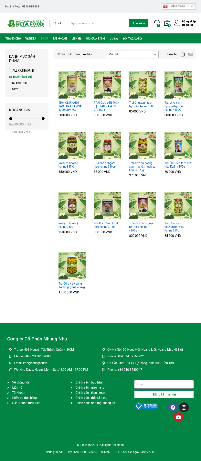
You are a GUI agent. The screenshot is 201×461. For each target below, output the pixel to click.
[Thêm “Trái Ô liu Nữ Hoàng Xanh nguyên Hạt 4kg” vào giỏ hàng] (62, 277)
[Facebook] (173, 407)
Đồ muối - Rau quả (20, 76)
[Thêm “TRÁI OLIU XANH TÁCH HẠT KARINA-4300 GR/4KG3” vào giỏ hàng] (62, 96)
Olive (15, 88)
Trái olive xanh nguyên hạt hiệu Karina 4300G (174, 106)
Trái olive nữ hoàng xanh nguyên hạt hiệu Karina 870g (142, 166)
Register (187, 24)
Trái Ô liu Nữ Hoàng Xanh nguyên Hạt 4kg (71, 285)
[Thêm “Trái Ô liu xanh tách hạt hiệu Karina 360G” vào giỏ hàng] (133, 96)
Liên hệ (76, 38)
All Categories (24, 70)
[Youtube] (178, 417)
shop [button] (44, 38)
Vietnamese (176, 6)
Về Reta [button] (30, 38)
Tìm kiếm (139, 23)
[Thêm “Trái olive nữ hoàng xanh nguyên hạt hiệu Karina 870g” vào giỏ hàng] (133, 156)
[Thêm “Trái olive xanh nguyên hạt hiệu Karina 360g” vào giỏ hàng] (168, 216)
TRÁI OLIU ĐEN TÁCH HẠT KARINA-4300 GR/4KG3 (107, 106)
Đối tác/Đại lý (132, 38)
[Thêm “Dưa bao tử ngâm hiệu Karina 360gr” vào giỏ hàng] (97, 156)
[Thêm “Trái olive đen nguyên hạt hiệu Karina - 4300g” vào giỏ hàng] (133, 216)
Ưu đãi (114, 38)
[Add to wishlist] (80, 96)
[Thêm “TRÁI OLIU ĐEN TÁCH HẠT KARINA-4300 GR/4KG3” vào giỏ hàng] (97, 96)
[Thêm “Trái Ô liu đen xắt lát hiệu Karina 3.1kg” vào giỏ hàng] (97, 216)
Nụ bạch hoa (19, 82)
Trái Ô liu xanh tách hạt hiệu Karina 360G (141, 104)
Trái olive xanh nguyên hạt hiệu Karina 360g (174, 227)
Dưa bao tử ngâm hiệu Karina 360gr (104, 164)
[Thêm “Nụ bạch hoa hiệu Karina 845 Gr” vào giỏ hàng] (62, 156)
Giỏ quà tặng (95, 38)
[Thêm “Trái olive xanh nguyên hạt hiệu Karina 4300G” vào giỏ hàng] (168, 96)
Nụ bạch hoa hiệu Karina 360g (68, 225)
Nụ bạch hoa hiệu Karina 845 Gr (68, 164)
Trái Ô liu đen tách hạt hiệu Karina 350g (177, 164)
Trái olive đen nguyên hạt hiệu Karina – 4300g (142, 227)
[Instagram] (184, 407)
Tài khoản (60, 38)
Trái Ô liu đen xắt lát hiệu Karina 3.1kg (106, 225)
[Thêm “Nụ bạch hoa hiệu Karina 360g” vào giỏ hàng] (62, 216)
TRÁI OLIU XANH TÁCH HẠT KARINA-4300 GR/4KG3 (70, 106)
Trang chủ (13, 38)
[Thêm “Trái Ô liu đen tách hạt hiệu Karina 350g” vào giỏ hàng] (168, 156)
